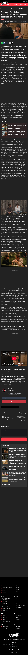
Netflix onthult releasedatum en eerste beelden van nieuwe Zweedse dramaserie (17, 127)
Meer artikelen (6, 484)
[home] (8, 4)
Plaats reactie (14, 439)
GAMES (21, 4)
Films (2, 19)
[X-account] (9, 649)
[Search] (24, 1)
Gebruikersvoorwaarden (18, 639)
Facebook (21, 378)
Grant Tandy (21, 326)
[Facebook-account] (12, 649)
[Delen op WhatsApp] (2, 43)
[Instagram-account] (15, 649)
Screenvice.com (9, 328)
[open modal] (26, 1)
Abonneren (14, 401)
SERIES (16, 4)
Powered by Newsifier (14, 652)
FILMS (11, 4)
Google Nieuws (12, 379)
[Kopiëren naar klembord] (12, 43)
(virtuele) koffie (9, 376)
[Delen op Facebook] (4, 43)
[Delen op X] (7, 43)
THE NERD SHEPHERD (9, 21)
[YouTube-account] (18, 649)
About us (14, 642)
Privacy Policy (7, 639)
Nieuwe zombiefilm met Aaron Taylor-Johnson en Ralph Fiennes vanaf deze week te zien (16, 134)
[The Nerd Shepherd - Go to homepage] (4, 1)
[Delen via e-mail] (10, 43)
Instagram (3, 379)
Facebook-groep (15, 382)
